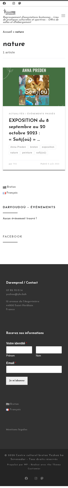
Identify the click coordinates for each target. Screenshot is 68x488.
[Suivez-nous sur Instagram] (13, 4)
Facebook (12, 236)
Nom (38, 355)
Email (11, 363)
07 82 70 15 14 (14, 290)
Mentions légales (16, 429)
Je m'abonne (17, 380)
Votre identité (16, 343)
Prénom (10, 355)
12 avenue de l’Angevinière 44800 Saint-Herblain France (22, 305)
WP (26, 465)
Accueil (7, 32)
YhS (15, 164)
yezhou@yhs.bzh (16, 294)
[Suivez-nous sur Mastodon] (19, 4)
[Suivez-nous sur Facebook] (4, 4)
